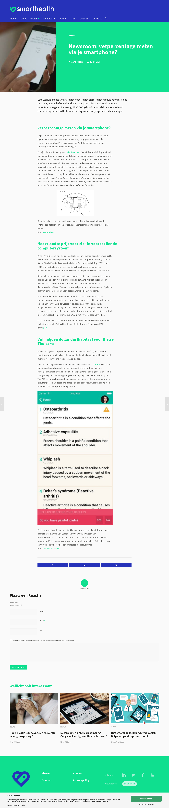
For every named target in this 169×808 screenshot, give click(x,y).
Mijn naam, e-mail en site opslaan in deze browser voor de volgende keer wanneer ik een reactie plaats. (43, 640)
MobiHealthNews (51, 548)
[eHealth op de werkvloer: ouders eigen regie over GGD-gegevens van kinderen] (167, 404)
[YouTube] (152, 775)
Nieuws (45, 773)
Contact (77, 773)
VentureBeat (49, 232)
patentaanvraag (73, 152)
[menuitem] (14, 18)
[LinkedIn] (124, 775)
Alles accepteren (146, 798)
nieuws (12, 727)
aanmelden (129, 783)
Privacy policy (81, 780)
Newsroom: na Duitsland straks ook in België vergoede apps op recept (134, 734)
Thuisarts (96, 364)
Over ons (46, 780)
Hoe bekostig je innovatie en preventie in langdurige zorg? (32, 734)
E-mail (42, 621)
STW (45, 327)
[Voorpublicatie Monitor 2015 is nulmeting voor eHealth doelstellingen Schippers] (2, 404)
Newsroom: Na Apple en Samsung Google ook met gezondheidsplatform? (83, 734)
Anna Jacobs (77, 61)
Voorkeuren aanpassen (146, 804)
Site (41, 630)
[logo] (32, 9)
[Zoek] (105, 18)
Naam (42, 611)
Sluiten (23, 805)
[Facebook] (143, 775)
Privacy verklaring (13, 805)
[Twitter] (133, 775)
